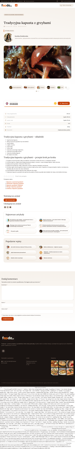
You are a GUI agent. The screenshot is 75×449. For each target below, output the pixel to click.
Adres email (4, 308)
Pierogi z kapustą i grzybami (14, 187)
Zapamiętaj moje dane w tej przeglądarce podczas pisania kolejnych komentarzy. (22, 315)
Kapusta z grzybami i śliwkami (15, 185)
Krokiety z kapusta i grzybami (15, 188)
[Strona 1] (36, 91)
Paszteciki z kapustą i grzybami (15, 183)
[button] (16, 5)
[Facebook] (57, 1)
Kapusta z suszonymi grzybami (15, 182)
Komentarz (4, 284)
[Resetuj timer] (55, 103)
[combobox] (66, 5)
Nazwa (3, 302)
